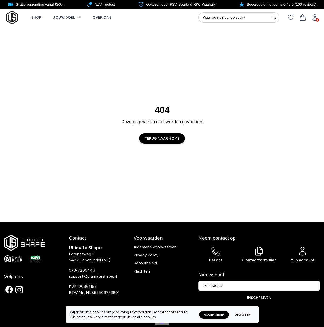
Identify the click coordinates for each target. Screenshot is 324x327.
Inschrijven (259, 298)
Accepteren (214, 314)
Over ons (102, 17)
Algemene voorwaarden (155, 246)
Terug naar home (162, 138)
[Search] (274, 17)
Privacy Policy (146, 255)
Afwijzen (243, 314)
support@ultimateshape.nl (93, 276)
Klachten (142, 271)
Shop (36, 17)
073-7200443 (82, 270)
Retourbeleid (145, 263)
